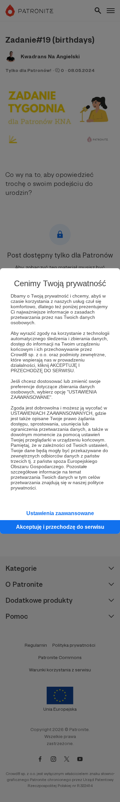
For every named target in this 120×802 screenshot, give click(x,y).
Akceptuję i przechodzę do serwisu (60, 527)
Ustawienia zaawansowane (60, 513)
